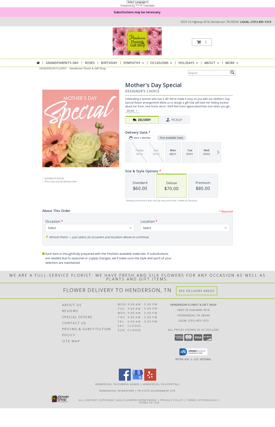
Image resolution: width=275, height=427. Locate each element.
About (210, 63)
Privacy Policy (172, 400)
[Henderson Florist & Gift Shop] (137, 41)
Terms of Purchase (202, 400)
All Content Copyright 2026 (100, 400)
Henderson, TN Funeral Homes (117, 384)
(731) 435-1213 (261, 22)
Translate (149, 5)
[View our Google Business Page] (137, 379)
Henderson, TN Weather (116, 390)
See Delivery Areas (197, 291)
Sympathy (131, 63)
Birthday (109, 63)
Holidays (186, 63)
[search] (232, 72)
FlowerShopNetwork (140, 400)
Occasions (159, 63)
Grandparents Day (62, 63)
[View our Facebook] (125, 379)
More (230, 63)
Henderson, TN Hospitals (161, 384)
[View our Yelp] (150, 379)
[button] (202, 42)
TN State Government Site (157, 390)
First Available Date (171, 137)
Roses (90, 63)
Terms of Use (149, 402)
